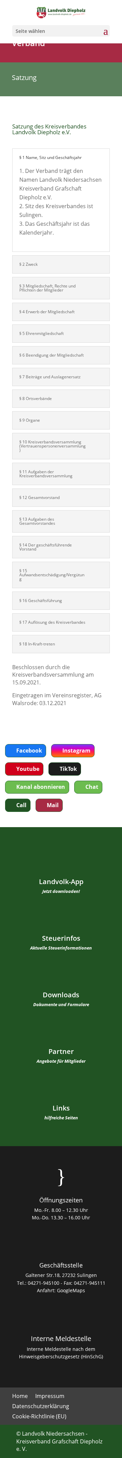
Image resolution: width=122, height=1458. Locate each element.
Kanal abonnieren (40, 787)
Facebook (29, 750)
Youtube (27, 769)
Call (21, 805)
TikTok (68, 769)
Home (20, 1397)
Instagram (76, 750)
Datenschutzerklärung (40, 1407)
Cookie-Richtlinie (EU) (39, 1417)
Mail (53, 805)
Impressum (49, 1397)
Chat (91, 787)
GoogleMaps (71, 1290)
